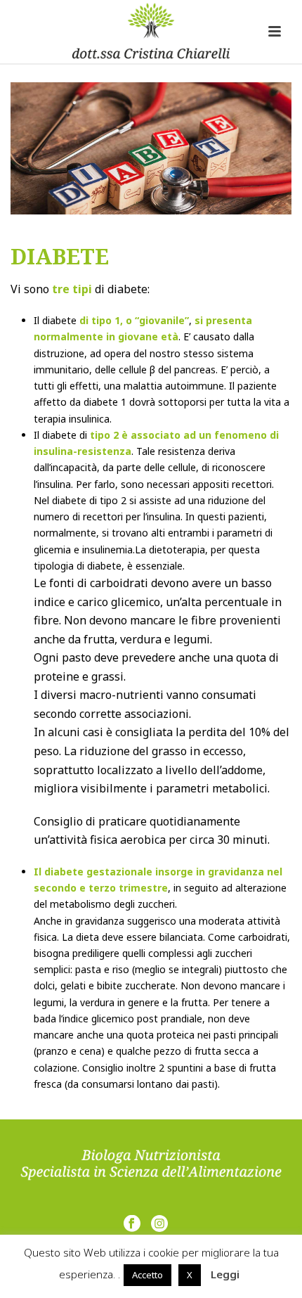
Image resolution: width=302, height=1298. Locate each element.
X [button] (189, 1274)
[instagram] (159, 1224)
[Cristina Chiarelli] (151, 31)
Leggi (225, 1274)
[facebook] (132, 1224)
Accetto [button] (147, 1274)
